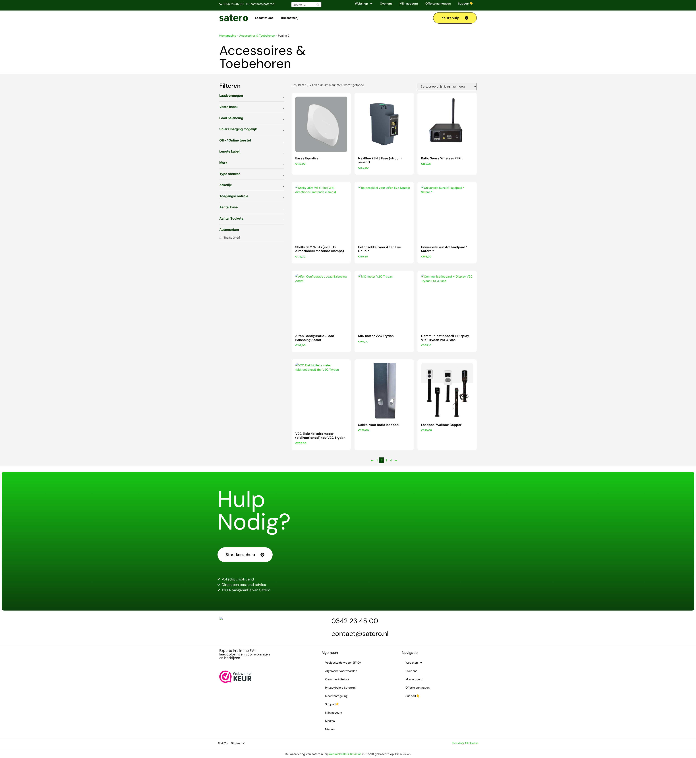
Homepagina (227, 36)
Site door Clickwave (465, 743)
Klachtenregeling (336, 696)
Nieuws (330, 729)
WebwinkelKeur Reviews (345, 754)
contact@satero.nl (359, 633)
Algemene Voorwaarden (341, 671)
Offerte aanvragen (438, 3)
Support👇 (465, 3)
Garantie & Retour (337, 679)
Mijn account (409, 3)
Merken (330, 721)
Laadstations (264, 18)
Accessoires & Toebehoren (257, 36)
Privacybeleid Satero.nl (340, 688)
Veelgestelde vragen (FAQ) (343, 663)
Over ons (386, 3)
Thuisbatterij (289, 18)
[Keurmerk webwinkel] (235, 682)
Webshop (361, 3)
